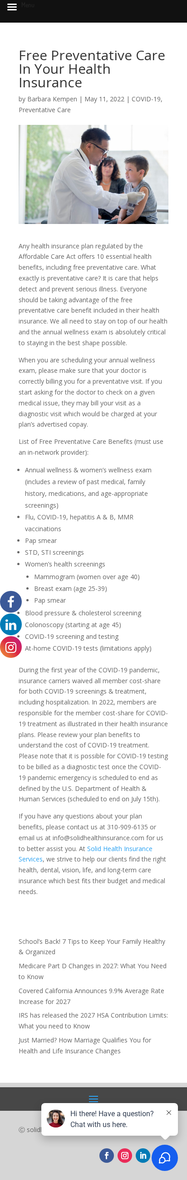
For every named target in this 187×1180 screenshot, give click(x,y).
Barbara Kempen (52, 99)
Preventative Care (45, 109)
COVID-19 (146, 99)
